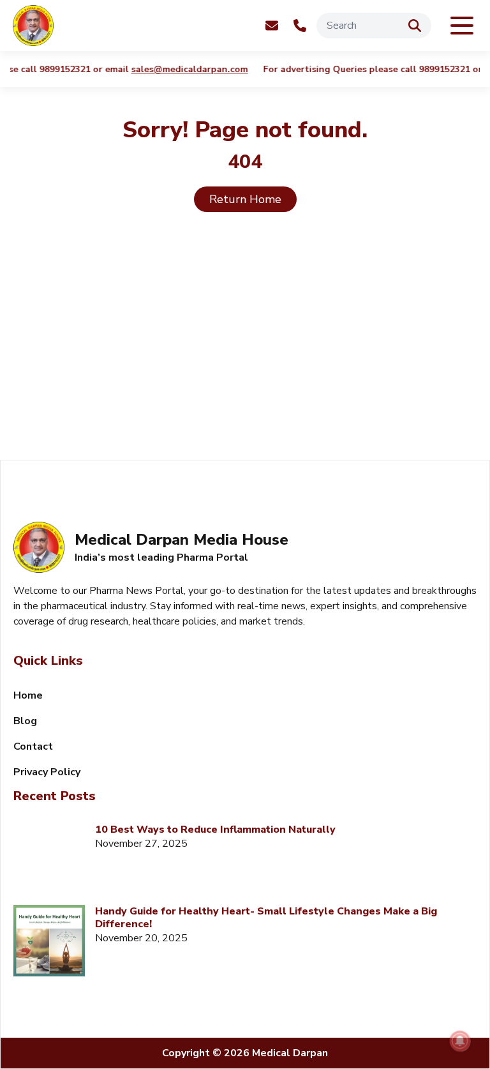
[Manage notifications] (460, 1041)
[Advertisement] (245, 351)
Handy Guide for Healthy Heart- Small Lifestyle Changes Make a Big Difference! (266, 917)
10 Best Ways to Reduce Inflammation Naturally (215, 829)
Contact (33, 746)
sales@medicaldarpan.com (168, 69)
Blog (25, 721)
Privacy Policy (46, 772)
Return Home (245, 199)
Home (28, 695)
